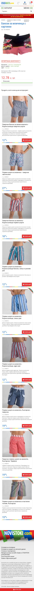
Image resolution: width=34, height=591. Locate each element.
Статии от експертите (8, 551)
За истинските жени (7, 556)
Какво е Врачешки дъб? (9, 558)
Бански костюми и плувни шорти (14, 20)
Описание (6, 81)
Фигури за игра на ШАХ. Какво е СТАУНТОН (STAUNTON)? (15, 554)
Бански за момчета (26, 20)
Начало (3, 20)
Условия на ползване (8, 547)
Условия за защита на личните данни (13, 549)
